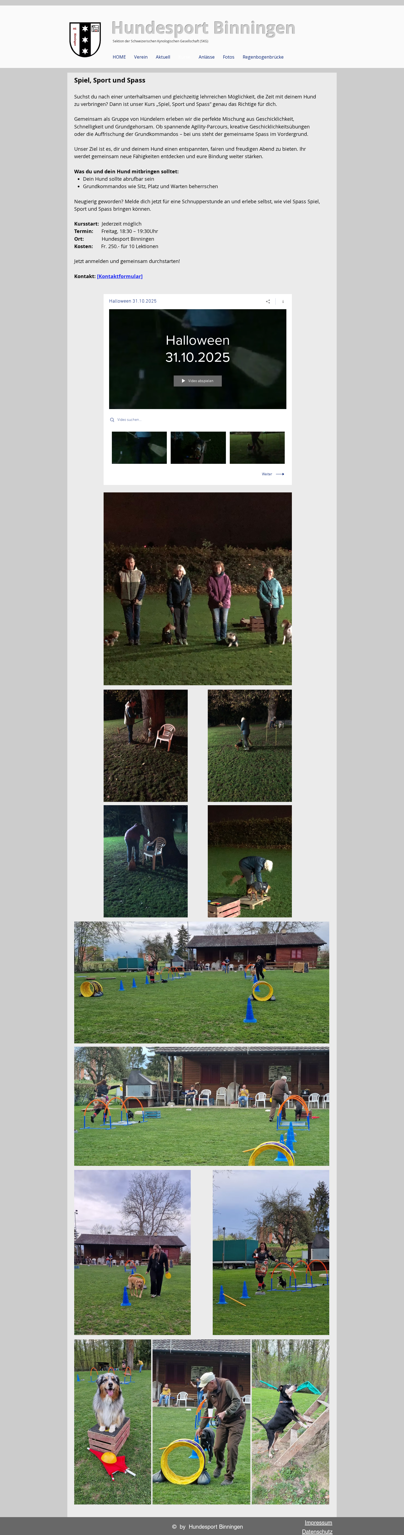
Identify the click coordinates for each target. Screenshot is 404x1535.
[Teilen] (268, 301)
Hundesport (160, 27)
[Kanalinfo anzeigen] (281, 301)
